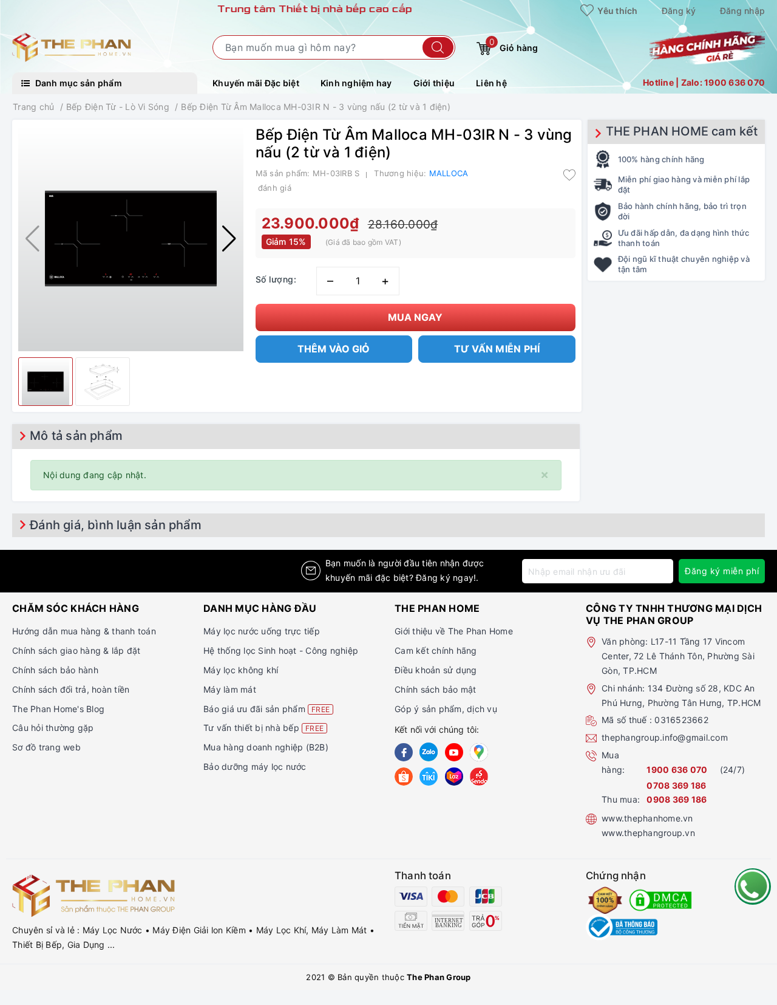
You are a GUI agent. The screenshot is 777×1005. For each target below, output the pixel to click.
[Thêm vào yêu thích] (569, 174)
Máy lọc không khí (240, 670)
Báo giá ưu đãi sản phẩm (266, 709)
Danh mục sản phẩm (77, 83)
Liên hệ (491, 83)
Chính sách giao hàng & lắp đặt (76, 650)
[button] (229, 238)
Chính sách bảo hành (55, 670)
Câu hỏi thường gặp (53, 727)
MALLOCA (449, 173)
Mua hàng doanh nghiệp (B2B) (265, 747)
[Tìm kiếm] (437, 47)
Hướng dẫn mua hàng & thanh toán (84, 631)
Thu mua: (621, 799)
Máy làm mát (229, 689)
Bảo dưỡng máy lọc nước (255, 766)
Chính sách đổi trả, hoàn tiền (70, 689)
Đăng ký (679, 10)
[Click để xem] (130, 238)
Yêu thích (616, 10)
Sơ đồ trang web (46, 747)
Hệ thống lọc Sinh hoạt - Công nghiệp (280, 650)
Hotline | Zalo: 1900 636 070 (704, 82)
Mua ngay (415, 317)
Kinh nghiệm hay (356, 83)
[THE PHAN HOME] (71, 46)
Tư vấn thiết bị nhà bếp (263, 727)
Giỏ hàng (513, 45)
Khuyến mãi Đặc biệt (255, 83)
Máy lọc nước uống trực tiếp (261, 631)
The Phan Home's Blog (58, 709)
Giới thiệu (434, 83)
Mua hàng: (613, 762)
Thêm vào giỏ (333, 349)
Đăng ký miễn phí (722, 571)
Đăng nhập (742, 10)
